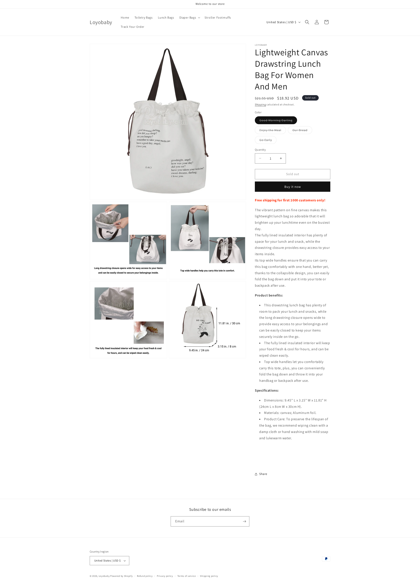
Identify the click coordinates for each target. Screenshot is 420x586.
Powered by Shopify (121, 575)
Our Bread (302, 131)
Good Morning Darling (278, 121)
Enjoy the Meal (272, 131)
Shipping (260, 104)
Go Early (267, 141)
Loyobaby (104, 575)
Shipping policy (209, 575)
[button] (189, 17)
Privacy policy (165, 575)
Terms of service (186, 575)
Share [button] (263, 474)
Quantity (260, 150)
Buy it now (292, 187)
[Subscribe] (244, 521)
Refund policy (144, 575)
